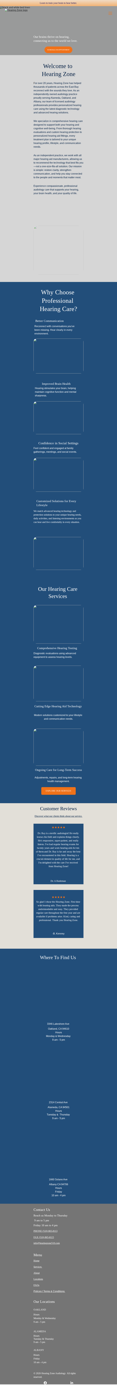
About (37, 1273)
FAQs (36, 1285)
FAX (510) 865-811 (43, 1237)
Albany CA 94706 (58, 1184)
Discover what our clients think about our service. (58, 816)
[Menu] (110, 13)
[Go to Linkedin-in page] (71, 1382)
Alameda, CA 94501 (58, 1107)
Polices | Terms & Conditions (49, 1291)
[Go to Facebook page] (47, 1382)
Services (38, 1267)
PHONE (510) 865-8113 (45, 1231)
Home (36, 1260)
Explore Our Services (58, 791)
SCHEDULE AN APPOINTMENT (58, 50)
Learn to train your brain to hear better (58, 3)
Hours (58, 1111)
